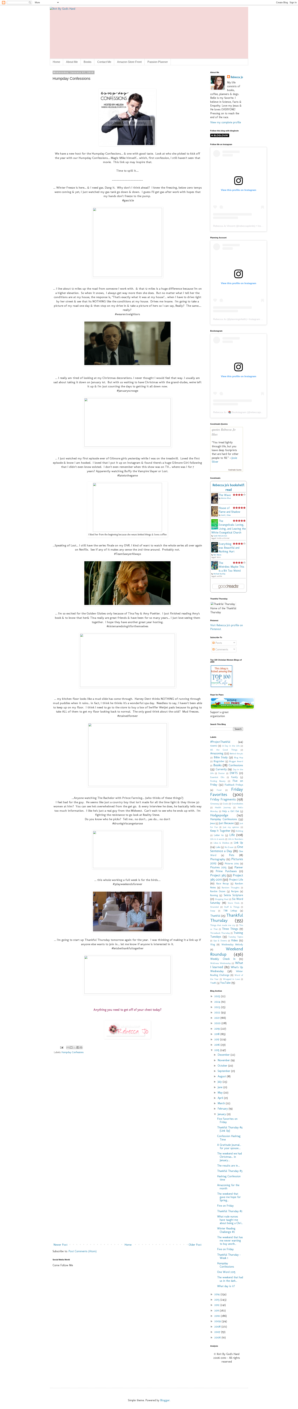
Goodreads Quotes (234, 470)
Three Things (230, 928)
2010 (217, 1315)
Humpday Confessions (72, 1052)
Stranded (214, 907)
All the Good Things (223, 749)
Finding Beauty (217, 781)
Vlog (212, 944)
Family (234, 777)
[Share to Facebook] (78, 1047)
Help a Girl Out (230, 811)
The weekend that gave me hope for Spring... (229, 1197)
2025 (217, 996)
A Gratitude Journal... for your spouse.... (229, 1146)
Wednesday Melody (232, 944)
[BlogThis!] (71, 1047)
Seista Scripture (233, 895)
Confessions (236, 765)
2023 (217, 1007)
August (222, 1076)
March (222, 1103)
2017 (217, 1039)
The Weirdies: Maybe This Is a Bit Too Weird (231, 566)
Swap (212, 910)
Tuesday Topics (235, 936)
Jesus (212, 823)
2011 (217, 1310)
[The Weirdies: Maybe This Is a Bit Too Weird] (215, 568)
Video (234, 940)
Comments (221, 649)
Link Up (238, 842)
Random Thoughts (231, 887)
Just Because (226, 823)
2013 (217, 1299)
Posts (218, 642)
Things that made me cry (222, 925)
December (224, 1054)
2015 (217, 1050)
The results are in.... (228, 1165)
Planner (238, 867)
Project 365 (218, 875)
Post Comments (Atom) (82, 1251)
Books (87, 61)
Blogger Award (236, 761)
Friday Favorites (226, 792)
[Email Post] (61, 1047)
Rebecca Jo (237, 77)
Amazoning (216, 753)
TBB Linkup (230, 910)
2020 (217, 1023)
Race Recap (222, 883)
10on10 (213, 745)
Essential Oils (217, 777)
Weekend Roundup (226, 951)
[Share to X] (74, 1047)
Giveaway (214, 803)
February (223, 1108)
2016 (217, 1044)
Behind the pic (236, 753)
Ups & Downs (220, 940)
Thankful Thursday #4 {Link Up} (230, 1129)
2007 (217, 1332)
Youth (213, 982)
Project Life (236, 879)
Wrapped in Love (231, 979)
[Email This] (68, 1047)
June (220, 1087)
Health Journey (223, 807)
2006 (218, 1337)
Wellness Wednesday (220, 963)
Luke (218, 847)
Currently (221, 769)
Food (219, 790)
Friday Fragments (223, 799)
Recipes (235, 891)
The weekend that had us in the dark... (230, 1279)
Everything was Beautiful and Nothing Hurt (229, 547)
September (224, 1071)
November (224, 1060)
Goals (225, 803)
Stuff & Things (231, 907)
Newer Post (60, 1244)
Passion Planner (157, 61)
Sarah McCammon (220, 536)
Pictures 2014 (232, 863)
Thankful (215, 915)
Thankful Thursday (226, 918)
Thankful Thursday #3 (229, 1171)
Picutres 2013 (218, 867)
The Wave (225, 495)
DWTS (234, 773)
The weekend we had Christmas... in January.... (229, 1157)
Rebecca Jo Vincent (224, 226)
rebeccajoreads (258, 412)
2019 (217, 1028)
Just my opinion (231, 827)
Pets (231, 855)
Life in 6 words (217, 839)
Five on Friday (225, 1205)
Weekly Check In (222, 959)
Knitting (239, 831)
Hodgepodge (219, 815)
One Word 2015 (226, 1272)
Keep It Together (220, 830)
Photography (217, 859)
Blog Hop (238, 757)
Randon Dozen (217, 891)
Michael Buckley (219, 574)
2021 (217, 1017)
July (220, 1081)
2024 (217, 1001)
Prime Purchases (226, 871)
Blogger (165, 1400)
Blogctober (219, 761)
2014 (217, 1294)
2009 (218, 1321)
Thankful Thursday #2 (229, 1211)
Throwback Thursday (220, 933)
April (221, 1098)
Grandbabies (237, 803)
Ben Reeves (217, 555)
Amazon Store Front (129, 61)
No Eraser (229, 847)
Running (214, 895)
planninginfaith (238, 319)
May (220, 1092)
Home (56, 61)
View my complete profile (225, 122)
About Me (72, 61)
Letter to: (219, 835)
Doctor (221, 773)
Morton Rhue (226, 498)
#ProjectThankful (220, 741)
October (223, 1065)
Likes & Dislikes (221, 843)
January (222, 1114)
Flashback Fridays (234, 784)
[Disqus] (127, 1106)
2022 (217, 1012)
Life (232, 835)
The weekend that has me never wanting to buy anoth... (230, 1240)
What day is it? (226, 1286)
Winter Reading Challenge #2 (226, 1230)
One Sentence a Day (226, 849)
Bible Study (221, 757)
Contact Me (104, 61)
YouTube (225, 982)
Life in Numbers (235, 839)
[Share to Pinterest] (81, 1047)
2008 (217, 1326)
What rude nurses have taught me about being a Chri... (230, 1220)
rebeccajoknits (247, 226)
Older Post (195, 1244)
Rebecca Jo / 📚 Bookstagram (229, 412)
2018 (217, 1034)
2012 (217, 1305)
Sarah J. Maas (226, 515)
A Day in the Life (231, 745)
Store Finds (233, 903)
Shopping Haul (221, 899)
